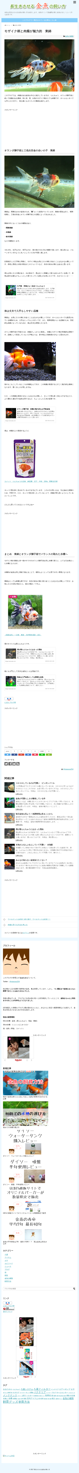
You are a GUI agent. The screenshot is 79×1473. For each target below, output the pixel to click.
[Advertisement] (39, 125)
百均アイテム (32, 1398)
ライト (19, 1395)
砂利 (42, 1398)
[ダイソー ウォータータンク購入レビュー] (25, 1142)
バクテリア (40, 1392)
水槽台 (15, 1398)
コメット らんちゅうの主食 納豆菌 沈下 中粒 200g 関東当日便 (31, 481)
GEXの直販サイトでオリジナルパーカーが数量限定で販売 (24, 1213)
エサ (6, 1260)
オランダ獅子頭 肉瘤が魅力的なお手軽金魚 (33, 409)
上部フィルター (27, 1395)
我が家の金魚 (62, 1395)
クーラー (22, 1392)
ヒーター (48, 1392)
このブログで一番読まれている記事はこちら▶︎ (39, 20)
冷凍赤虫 (36, 1395)
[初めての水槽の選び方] (25, 1113)
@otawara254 (68, 769)
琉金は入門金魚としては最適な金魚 (30, 677)
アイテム (8, 1257)
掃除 (68, 1395)
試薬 (50, 1398)
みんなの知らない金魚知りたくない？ (31, 860)
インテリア (55, 1389)
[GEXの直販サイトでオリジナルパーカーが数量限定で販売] (25, 1199)
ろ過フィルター (42, 1389)
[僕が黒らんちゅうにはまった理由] (9, 833)
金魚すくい (59, 1398)
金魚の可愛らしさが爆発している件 (30, 799)
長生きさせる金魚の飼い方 (42, 1469)
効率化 (48, 1395)
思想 (57, 1395)
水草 (21, 1398)
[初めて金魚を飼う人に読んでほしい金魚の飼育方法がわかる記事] (25, 1083)
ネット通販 (29, 1392)
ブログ (7, 1269)
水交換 (72, 1395)
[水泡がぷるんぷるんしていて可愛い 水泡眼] (9, 849)
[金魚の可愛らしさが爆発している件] (9, 803)
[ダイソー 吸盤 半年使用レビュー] (25, 1170)
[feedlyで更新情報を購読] (14, 763)
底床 (54, 1395)
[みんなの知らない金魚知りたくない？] (9, 864)
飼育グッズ (10, 1401)
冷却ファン (42, 1395)
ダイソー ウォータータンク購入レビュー (18, 1156)
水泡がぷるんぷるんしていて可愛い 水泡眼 (34, 845)
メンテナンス (10, 1395)
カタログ (16, 1392)
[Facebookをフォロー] (10, 763)
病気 (6, 1275)
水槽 (10, 1398)
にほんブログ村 (10, 702)
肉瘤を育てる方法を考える (18, 925)
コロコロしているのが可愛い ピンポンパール (35, 783)
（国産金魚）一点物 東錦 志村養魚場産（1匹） (23, 635)
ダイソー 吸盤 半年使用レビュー (16, 1184)
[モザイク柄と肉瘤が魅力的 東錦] (28, 754)
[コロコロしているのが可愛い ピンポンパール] (9, 787)
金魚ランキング (7, 1311)
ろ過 (6, 1254)
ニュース (8, 1266)
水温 (19, 1398)
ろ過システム (27, 1389)
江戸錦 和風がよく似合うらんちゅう (31, 286)
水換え (5, 1398)
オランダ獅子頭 (7, 1392)
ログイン (26, 933)
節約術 (45, 1398)
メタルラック (71, 1392)
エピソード (9, 1263)
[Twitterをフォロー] (6, 763)
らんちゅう (16, 1389)
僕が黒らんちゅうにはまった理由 (29, 649)
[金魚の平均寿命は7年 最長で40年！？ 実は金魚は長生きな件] (25, 1228)
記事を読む (19, 794)
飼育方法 (8, 1281)
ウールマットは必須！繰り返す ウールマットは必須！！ (29, 919)
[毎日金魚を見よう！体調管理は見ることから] (9, 818)
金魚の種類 (69, 36)
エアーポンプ (64, 1389)
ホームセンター (62, 1392)
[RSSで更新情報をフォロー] (18, 763)
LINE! (42, 751)
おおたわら (7, 1389)
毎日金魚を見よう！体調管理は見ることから (34, 814)
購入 (53, 1398)
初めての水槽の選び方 (11, 1127)
